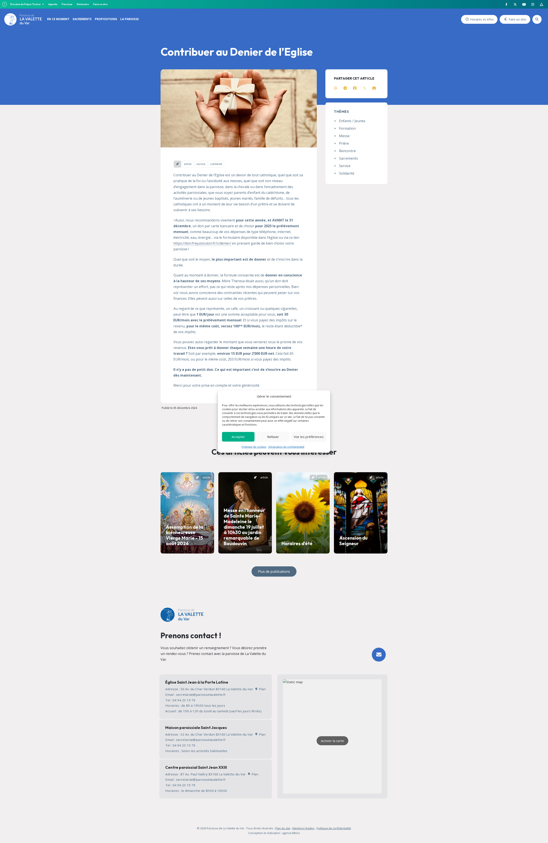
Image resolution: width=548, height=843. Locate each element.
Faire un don (100, 4)
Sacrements (348, 158)
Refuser (273, 437)
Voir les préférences (309, 437)
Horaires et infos (482, 19)
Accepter (238, 437)
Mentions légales (303, 828)
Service (344, 165)
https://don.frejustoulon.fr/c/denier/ (202, 243)
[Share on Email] (374, 88)
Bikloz (296, 833)
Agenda (52, 4)
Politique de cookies (254, 446)
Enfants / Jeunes (352, 121)
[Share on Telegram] (345, 88)
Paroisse (67, 4)
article (188, 164)
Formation (347, 128)
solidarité (216, 164)
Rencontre (347, 150)
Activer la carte (332, 741)
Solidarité (346, 173)
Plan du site (282, 828)
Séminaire (83, 4)
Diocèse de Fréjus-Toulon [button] (25, 4)
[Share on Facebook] (355, 88)
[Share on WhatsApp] (335, 88)
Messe (344, 136)
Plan (261, 689)
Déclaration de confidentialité (286, 446)
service (201, 164)
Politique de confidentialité (334, 828)
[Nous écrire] (379, 655)
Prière (344, 143)
